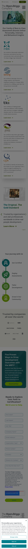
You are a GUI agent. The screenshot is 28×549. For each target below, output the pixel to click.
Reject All (14, 541)
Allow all (14, 546)
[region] (14, 533)
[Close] (26, 520)
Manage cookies (14, 537)
